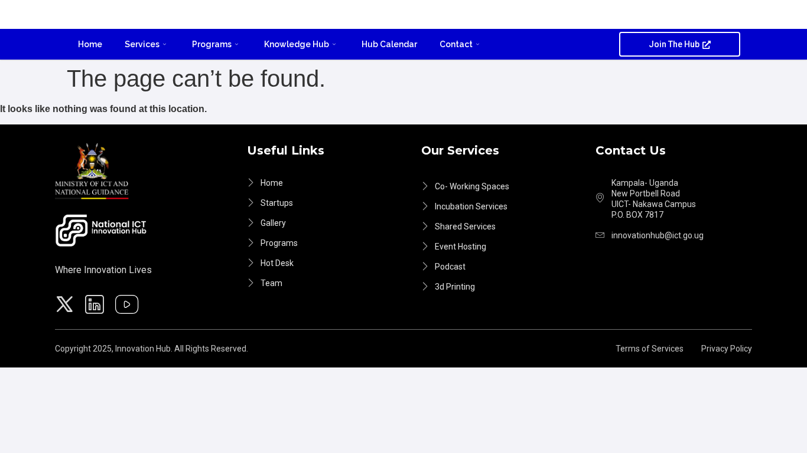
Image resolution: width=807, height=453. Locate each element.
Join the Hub (674, 44)
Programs (212, 44)
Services (142, 44)
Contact (456, 44)
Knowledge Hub (296, 44)
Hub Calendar (389, 44)
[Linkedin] (96, 306)
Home (90, 44)
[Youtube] (128, 306)
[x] (66, 306)
